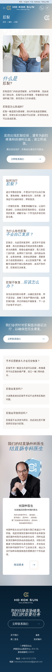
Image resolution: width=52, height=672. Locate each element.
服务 (10, 22)
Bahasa (37, 2)
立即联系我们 (20, 623)
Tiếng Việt (45, 2)
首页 (4, 22)
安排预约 (37, 639)
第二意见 (14, 639)
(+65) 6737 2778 (28, 658)
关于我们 (14, 635)
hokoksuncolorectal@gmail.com (28, 661)
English (26, 2)
